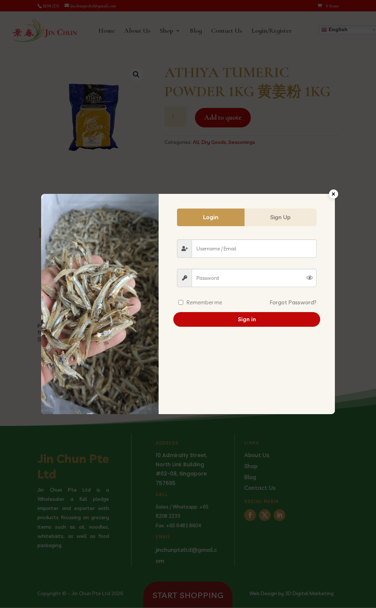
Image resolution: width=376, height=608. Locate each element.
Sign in (247, 319)
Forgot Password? (293, 302)
